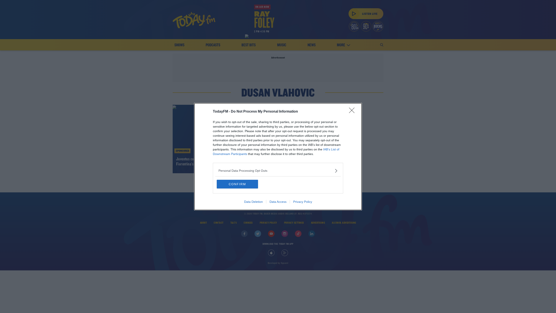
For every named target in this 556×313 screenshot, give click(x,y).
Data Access (278, 201)
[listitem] (278, 170)
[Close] (353, 112)
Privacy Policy (302, 201)
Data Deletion (253, 201)
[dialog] (278, 156)
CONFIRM (237, 184)
